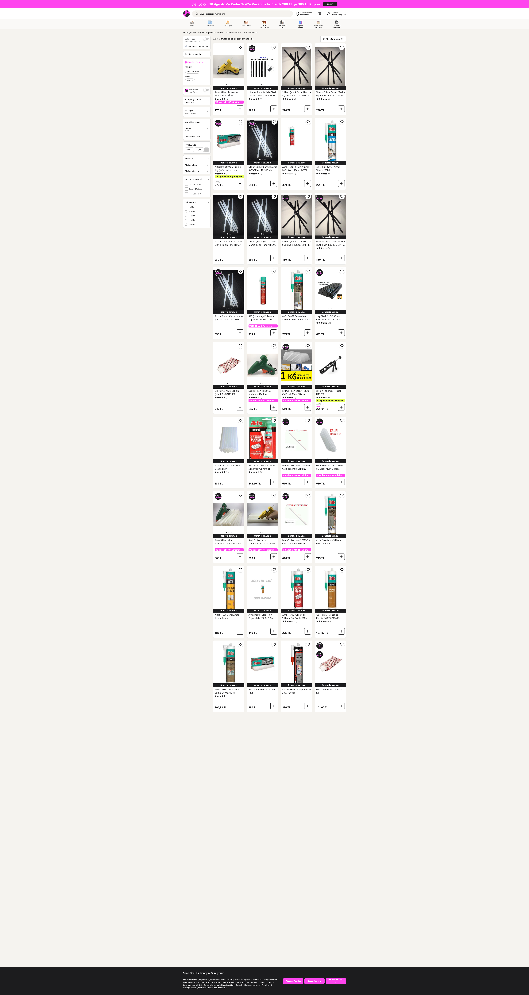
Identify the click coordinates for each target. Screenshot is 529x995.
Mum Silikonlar (251, 32)
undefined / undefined (198, 46)
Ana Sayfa (187, 32)
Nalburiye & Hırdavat (234, 32)
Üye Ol (334, 14)
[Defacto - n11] (264, 4)
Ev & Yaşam (199, 32)
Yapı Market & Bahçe (214, 32)
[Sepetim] (319, 13)
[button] (226, 85)
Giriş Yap (342, 14)
